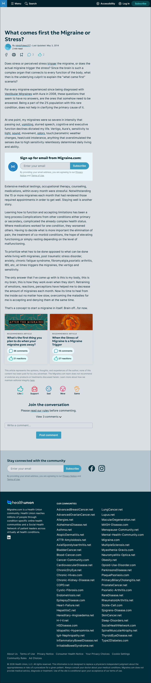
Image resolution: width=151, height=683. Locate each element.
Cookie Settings (121, 653)
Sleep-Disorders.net (115, 620)
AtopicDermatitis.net (70, 534)
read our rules (40, 410)
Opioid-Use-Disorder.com (119, 565)
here (32, 380)
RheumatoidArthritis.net (117, 600)
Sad (47, 390)
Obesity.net (109, 560)
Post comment (48, 435)
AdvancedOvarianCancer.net (76, 514)
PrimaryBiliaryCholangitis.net (121, 580)
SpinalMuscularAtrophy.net (119, 630)
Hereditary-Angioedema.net (75, 615)
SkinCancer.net (112, 615)
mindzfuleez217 (23, 45)
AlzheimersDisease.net (72, 524)
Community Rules (17, 658)
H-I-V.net (63, 620)
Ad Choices (35, 658)
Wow (61, 390)
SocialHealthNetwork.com (119, 625)
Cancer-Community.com (73, 560)
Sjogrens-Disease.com (117, 610)
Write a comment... (19, 425)
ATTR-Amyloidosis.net (71, 540)
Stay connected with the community (36, 461)
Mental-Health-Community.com (123, 534)
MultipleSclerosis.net (115, 545)
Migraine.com (111, 540)
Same (75, 390)
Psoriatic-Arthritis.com (117, 590)
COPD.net (63, 585)
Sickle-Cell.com (112, 605)
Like (18, 390)
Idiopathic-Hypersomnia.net (75, 630)
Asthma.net (64, 529)
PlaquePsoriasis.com (115, 575)
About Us (12, 653)
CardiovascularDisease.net (74, 565)
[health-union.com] (20, 503)
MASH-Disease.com (115, 524)
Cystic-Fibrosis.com (70, 590)
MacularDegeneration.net (118, 519)
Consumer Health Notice (69, 653)
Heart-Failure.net (68, 605)
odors (41, 133)
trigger (51, 63)
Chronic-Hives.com (69, 575)
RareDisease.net (112, 595)
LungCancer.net (112, 509)
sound (16, 133)
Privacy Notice (70, 476)
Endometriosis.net (69, 595)
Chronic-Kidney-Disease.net (76, 580)
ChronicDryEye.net (69, 570)
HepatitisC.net (66, 610)
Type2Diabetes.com (115, 640)
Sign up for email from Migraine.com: (50, 158)
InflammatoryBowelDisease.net (77, 640)
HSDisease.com (67, 625)
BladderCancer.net (69, 550)
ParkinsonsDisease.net (117, 570)
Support (34, 390)
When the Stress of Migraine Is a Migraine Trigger (67, 341)
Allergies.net (65, 519)
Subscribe (140, 3)
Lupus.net (108, 514)
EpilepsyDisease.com (71, 600)
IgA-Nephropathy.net (71, 635)
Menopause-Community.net (120, 529)
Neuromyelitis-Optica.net (118, 555)
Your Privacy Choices (98, 653)
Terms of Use (37, 175)
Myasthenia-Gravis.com (117, 550)
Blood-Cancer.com (69, 555)
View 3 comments (47, 416)
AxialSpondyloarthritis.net (74, 545)
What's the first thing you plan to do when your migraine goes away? (24, 341)
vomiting (27, 124)
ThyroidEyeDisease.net (117, 635)
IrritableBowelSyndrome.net (75, 645)
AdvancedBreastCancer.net (75, 509)
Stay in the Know (72, 666)
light (8, 133)
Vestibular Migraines (18, 94)
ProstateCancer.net (114, 585)
